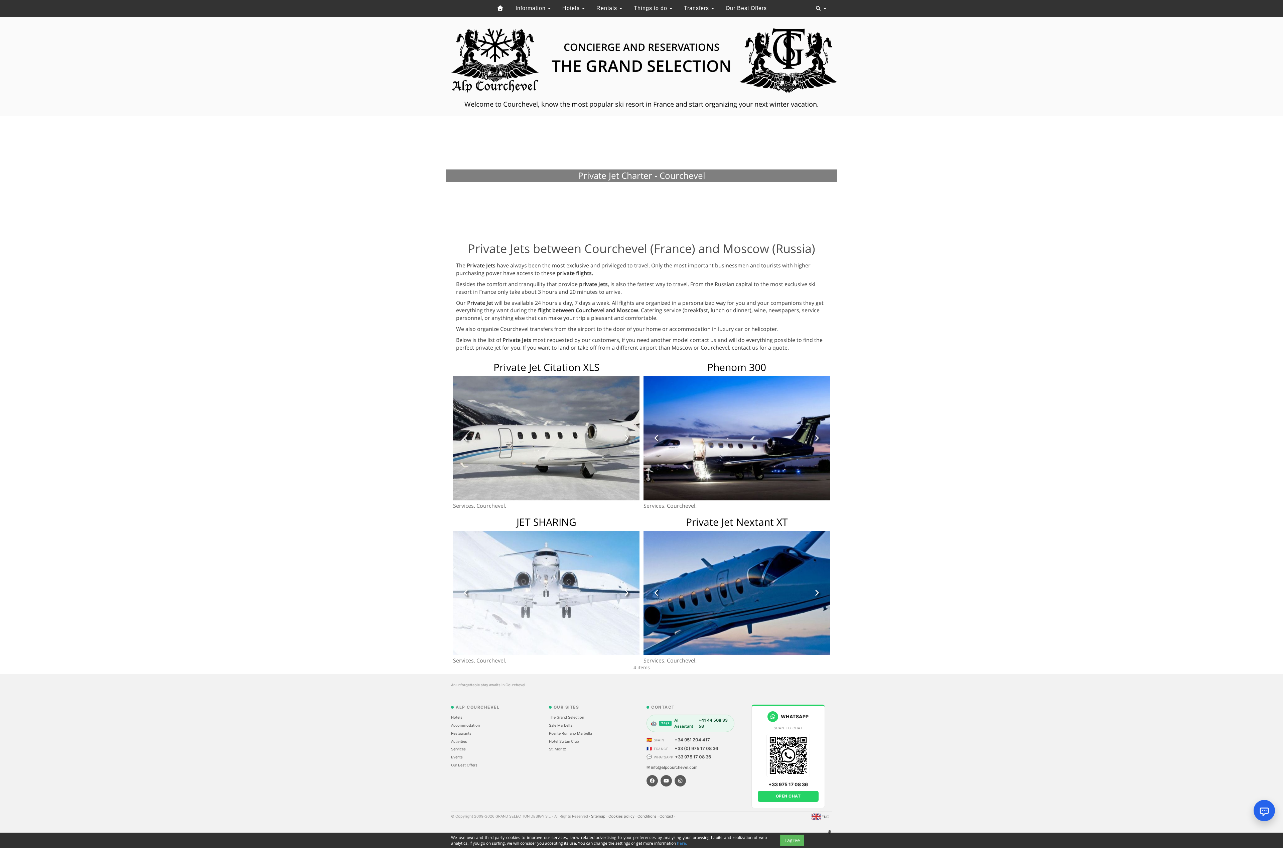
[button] (466, 438)
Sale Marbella (560, 725)
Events (457, 757)
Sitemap (598, 816)
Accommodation (465, 725)
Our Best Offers (746, 8)
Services (458, 749)
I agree (792, 840)
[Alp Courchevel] (500, 8)
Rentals (607, 8)
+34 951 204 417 (692, 739)
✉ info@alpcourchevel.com (672, 767)
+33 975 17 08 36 (693, 756)
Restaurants (461, 733)
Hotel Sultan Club (564, 741)
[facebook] (652, 780)
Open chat (788, 796)
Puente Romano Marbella (570, 733)
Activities (459, 741)
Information (531, 8)
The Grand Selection (566, 717)
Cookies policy (621, 816)
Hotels (571, 8)
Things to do (651, 8)
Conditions (647, 816)
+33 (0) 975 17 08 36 (696, 748)
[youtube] (666, 780)
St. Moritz (557, 749)
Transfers (697, 8)
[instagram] (680, 780)
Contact (667, 816)
